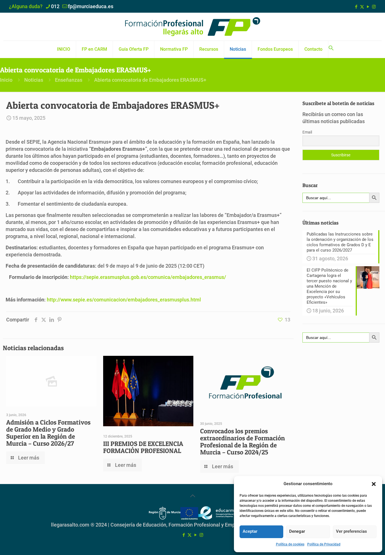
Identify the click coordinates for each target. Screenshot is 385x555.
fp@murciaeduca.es (90, 6)
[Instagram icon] (374, 6)
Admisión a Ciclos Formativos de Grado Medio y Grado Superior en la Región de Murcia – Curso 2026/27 (48, 432)
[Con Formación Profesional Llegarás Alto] (192, 27)
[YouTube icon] (368, 6)
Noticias (33, 80)
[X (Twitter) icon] (362, 6)
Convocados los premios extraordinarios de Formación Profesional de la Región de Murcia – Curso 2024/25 (242, 441)
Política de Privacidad (323, 544)
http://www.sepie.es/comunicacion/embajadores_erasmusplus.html (124, 300)
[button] (374, 484)
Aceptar (250, 531)
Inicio (6, 80)
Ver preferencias (351, 531)
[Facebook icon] (356, 6)
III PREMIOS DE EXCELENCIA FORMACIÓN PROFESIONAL (143, 447)
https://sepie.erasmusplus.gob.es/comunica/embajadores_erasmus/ (148, 277)
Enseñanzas (68, 80)
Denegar (297, 531)
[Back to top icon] (192, 496)
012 (55, 6)
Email (307, 132)
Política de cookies (290, 544)
